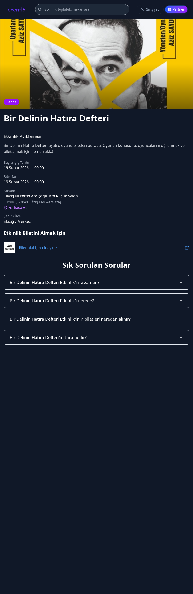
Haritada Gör (18, 207)
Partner (179, 9)
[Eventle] (17, 9)
